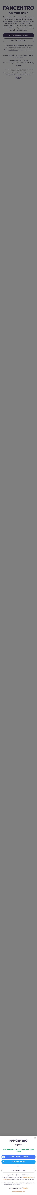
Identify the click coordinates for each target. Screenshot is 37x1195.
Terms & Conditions (28, 1177)
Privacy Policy (7, 1179)
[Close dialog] (35, 1138)
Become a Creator (18, 1191)
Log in (25, 1188)
